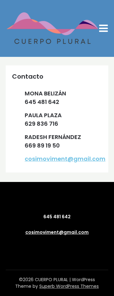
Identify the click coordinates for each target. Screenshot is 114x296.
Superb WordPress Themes (69, 286)
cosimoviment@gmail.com (65, 159)
